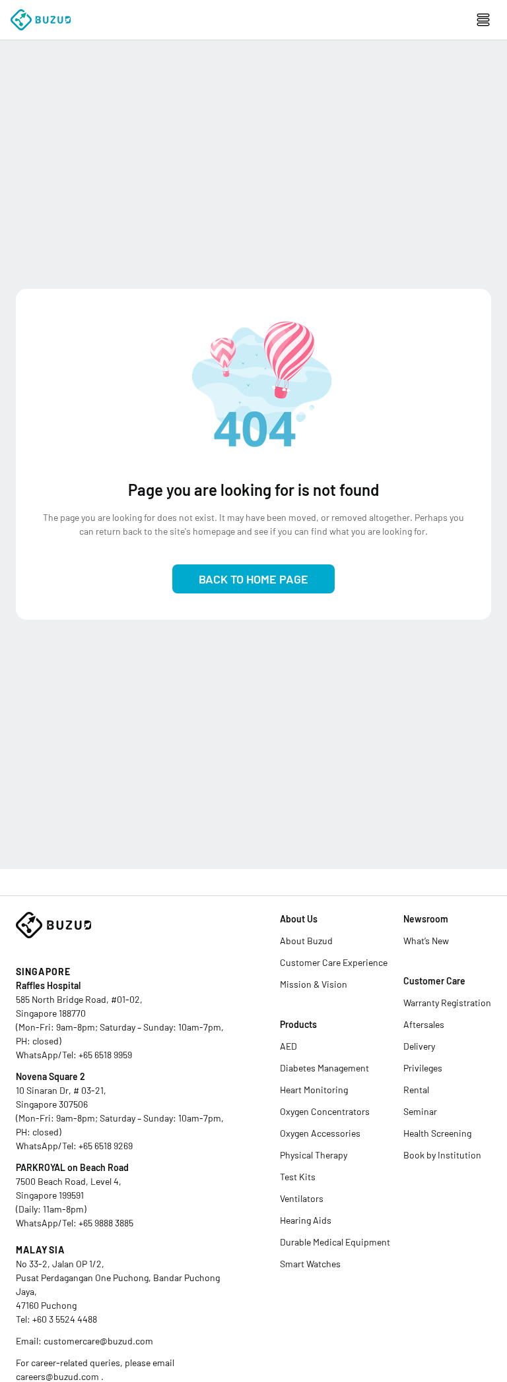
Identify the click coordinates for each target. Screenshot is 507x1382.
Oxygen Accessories (320, 1133)
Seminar (420, 1111)
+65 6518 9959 (105, 1054)
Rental (416, 1089)
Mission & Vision (313, 984)
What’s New (426, 940)
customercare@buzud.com (98, 1340)
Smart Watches (310, 1263)
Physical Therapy (313, 1154)
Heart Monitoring (314, 1089)
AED (288, 1046)
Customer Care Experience (334, 962)
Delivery (419, 1046)
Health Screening (437, 1133)
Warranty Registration (447, 1002)
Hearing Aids (305, 1220)
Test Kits (298, 1176)
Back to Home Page (253, 579)
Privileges (422, 1067)
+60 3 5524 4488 (64, 1319)
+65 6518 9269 (106, 1145)
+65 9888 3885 (106, 1222)
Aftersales (423, 1024)
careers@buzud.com (58, 1376)
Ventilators (301, 1198)
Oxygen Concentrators (325, 1111)
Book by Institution (442, 1154)
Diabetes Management (324, 1067)
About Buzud (306, 940)
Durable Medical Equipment (335, 1241)
